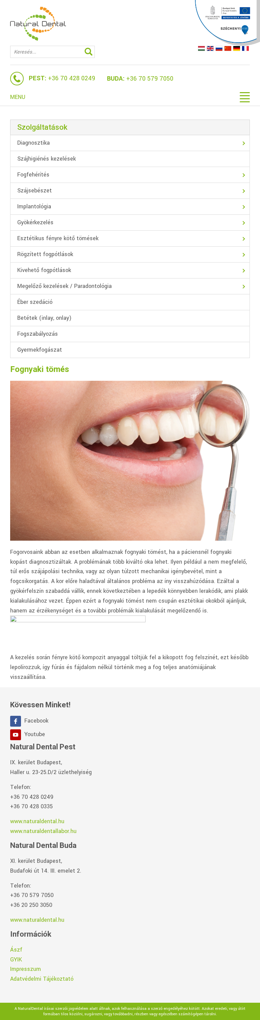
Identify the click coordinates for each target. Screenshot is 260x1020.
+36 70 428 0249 (71, 78)
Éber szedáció (34, 302)
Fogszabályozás (37, 334)
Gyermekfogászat (39, 350)
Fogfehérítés (33, 175)
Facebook (36, 721)
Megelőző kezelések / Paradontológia (64, 286)
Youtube (34, 734)
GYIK (16, 959)
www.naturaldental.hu (37, 821)
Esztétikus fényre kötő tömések (58, 238)
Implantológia (34, 206)
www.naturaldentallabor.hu (43, 831)
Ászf (16, 950)
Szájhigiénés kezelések (46, 159)
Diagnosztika (33, 143)
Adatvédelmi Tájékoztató (41, 979)
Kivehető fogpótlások (44, 270)
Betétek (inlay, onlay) (44, 318)
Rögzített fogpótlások (45, 254)
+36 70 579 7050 (149, 78)
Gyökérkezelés (35, 222)
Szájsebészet (34, 190)
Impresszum (25, 969)
